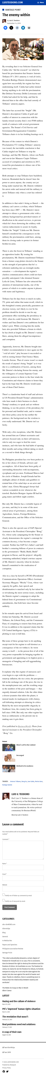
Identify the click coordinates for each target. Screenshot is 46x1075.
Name (4, 863)
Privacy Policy (6, 1068)
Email (4, 874)
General (5, 937)
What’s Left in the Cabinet (26, 745)
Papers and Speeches (9, 945)
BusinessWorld (24, 726)
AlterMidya (11, 1048)
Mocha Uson (39, 781)
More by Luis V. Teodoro (20, 815)
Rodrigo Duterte (7, 785)
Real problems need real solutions (19, 1024)
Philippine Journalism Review (12, 949)
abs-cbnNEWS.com (8, 924)
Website (4, 885)
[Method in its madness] (8, 769)
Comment (5, 839)
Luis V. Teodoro (14, 21)
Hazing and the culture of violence (19, 1001)
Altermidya (6, 929)
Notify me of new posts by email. (15, 901)
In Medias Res (7, 941)
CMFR (9, 1052)
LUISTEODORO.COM (12, 2)
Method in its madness (24, 766)
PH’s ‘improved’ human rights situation (21, 1008)
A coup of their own (11, 1032)
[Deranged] (8, 758)
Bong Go (24, 781)
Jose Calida (31, 781)
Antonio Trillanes (15, 781)
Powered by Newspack (9, 1065)
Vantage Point (13, 9)
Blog (4, 933)
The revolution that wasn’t (15, 1016)
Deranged (20, 755)
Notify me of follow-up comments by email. (18, 895)
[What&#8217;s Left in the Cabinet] (8, 748)
